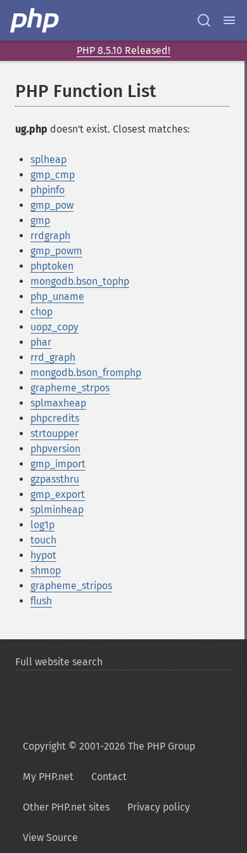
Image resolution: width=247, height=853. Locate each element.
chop (41, 312)
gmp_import (58, 464)
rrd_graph (52, 357)
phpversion (55, 449)
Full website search (59, 662)
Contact (109, 777)
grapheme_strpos (70, 388)
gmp (40, 220)
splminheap (57, 510)
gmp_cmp (52, 175)
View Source (50, 837)
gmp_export (57, 494)
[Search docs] (204, 20)
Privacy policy (158, 807)
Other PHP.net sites (66, 807)
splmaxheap (58, 403)
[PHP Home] (35, 20)
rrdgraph (50, 236)
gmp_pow (51, 205)
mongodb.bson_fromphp (85, 373)
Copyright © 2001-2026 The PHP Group (109, 746)
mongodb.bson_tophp (79, 281)
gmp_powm (56, 251)
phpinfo (47, 190)
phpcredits (54, 418)
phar (40, 342)
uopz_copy (54, 327)
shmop (45, 570)
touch (43, 540)
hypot (43, 555)
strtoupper (54, 433)
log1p (42, 525)
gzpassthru (54, 479)
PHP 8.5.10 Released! (123, 50)
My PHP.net (48, 777)
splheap (48, 159)
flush (41, 601)
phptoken (51, 266)
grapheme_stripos (71, 586)
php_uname (57, 296)
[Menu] (229, 20)
